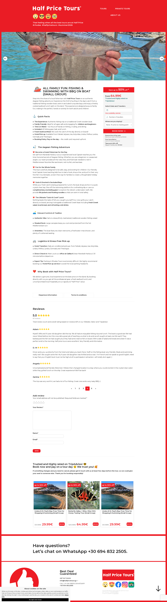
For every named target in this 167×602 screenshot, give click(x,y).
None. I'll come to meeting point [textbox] (117, 125)
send (37, 451)
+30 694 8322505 (66, 585)
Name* (35, 433)
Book (62, 524)
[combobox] (118, 125)
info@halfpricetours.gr (68, 581)
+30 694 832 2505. (107, 551)
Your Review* (38, 407)
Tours (103, 9)
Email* (35, 439)
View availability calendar (113, 113)
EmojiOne (115, 593)
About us (115, 15)
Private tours (122, 9)
